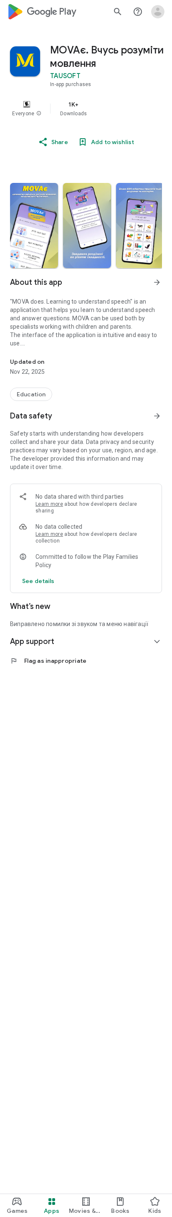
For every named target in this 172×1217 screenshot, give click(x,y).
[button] (38, 114)
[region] (86, 108)
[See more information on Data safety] (157, 416)
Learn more (49, 504)
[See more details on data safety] (38, 581)
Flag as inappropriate (48, 660)
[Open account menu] (158, 12)
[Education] (31, 394)
